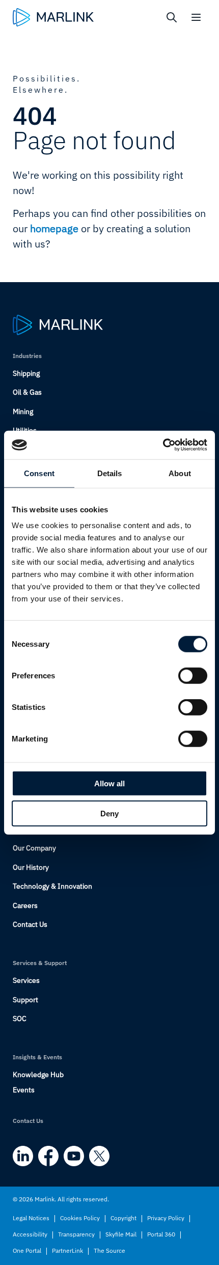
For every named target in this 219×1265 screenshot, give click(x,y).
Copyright (123, 1218)
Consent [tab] (39, 473)
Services (26, 980)
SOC (19, 1018)
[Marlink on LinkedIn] (23, 1156)
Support (25, 999)
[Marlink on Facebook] (48, 1156)
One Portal (27, 1250)
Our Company (34, 848)
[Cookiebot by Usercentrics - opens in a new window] (162, 445)
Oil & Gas (27, 392)
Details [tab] (109, 473)
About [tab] (180, 473)
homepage (54, 228)
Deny (109, 813)
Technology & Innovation (52, 886)
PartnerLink (67, 1250)
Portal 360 (161, 1234)
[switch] (192, 676)
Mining (23, 411)
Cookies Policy (80, 1218)
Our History (31, 867)
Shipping (26, 373)
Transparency (76, 1234)
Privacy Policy (165, 1218)
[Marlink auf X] (99, 1156)
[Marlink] (53, 17)
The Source (109, 1250)
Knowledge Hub (38, 1074)
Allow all (109, 783)
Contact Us (30, 924)
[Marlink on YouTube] (74, 1156)
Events (24, 1089)
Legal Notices (31, 1218)
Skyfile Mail (120, 1234)
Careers (25, 905)
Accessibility (30, 1234)
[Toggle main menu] (196, 17)
